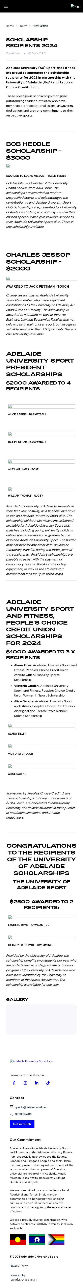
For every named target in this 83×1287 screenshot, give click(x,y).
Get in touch (22, 1124)
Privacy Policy (19, 1266)
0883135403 (23, 1114)
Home (10, 26)
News (23, 26)
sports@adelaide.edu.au (31, 1107)
